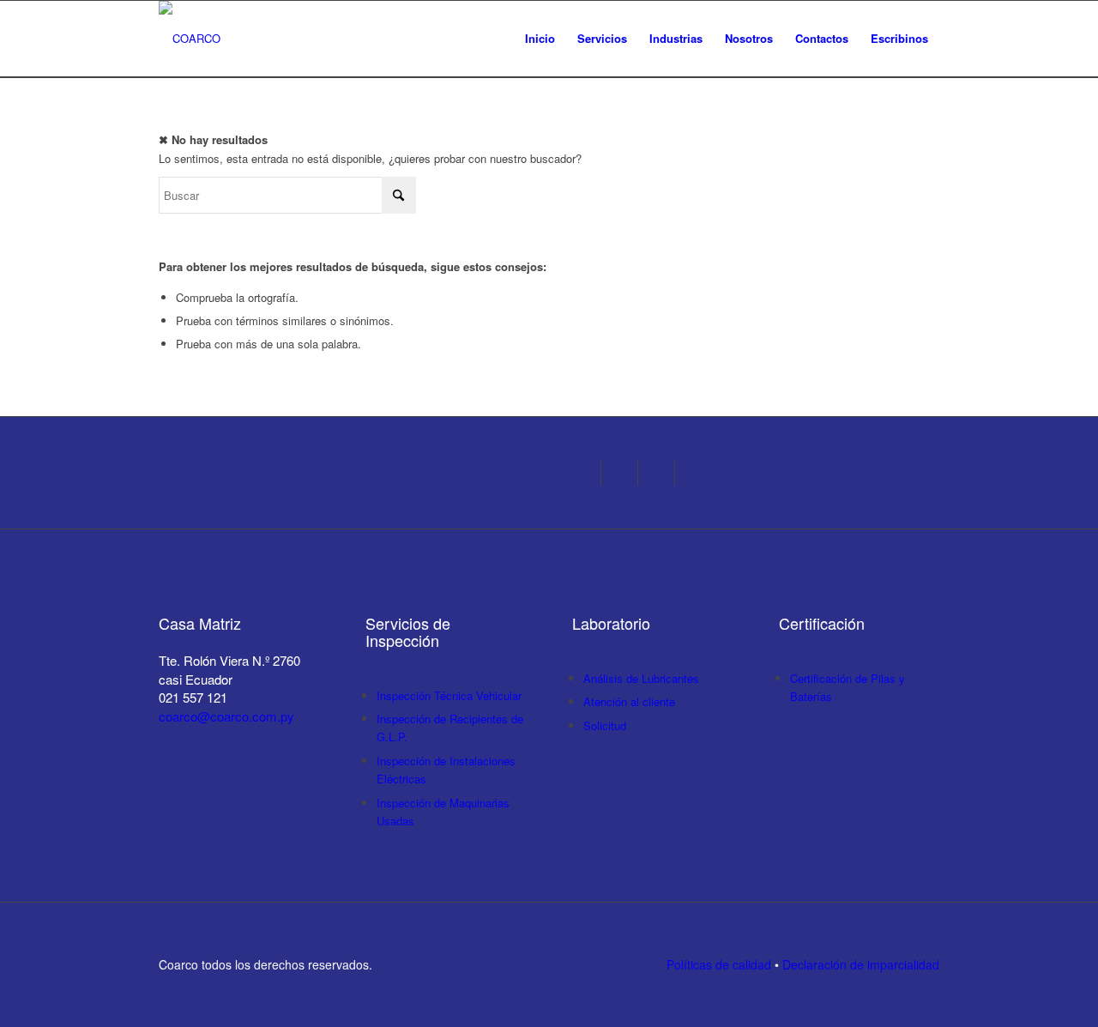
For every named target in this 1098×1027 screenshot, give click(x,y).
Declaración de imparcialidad (860, 964)
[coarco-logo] (189, 38)
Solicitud (604, 725)
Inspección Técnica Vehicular (449, 695)
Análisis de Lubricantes (641, 678)
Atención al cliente (629, 701)
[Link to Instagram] (588, 473)
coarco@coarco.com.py (226, 716)
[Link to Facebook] (624, 473)
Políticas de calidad (719, 964)
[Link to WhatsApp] (661, 473)
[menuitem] (540, 38)
